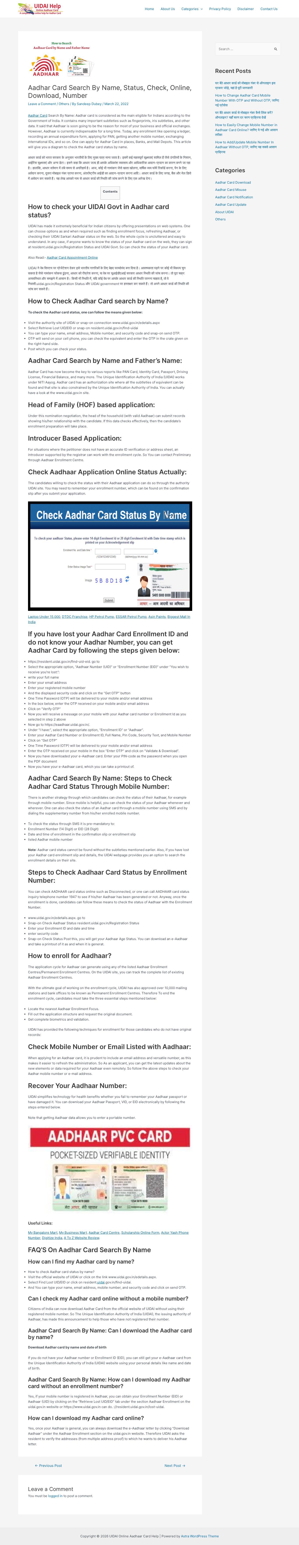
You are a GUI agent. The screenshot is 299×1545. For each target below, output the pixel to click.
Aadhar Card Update (230, 204)
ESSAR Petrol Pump (131, 617)
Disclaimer (245, 9)
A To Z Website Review (81, 1238)
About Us (168, 9)
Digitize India (52, 1238)
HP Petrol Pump (101, 617)
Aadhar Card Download (233, 182)
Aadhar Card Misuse (230, 190)
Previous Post (48, 1466)
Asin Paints (157, 617)
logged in (55, 1496)
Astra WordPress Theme (200, 1536)
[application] (201, 9)
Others (64, 104)
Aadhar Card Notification (234, 197)
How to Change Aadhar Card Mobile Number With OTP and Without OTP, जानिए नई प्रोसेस (247, 100)
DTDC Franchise (75, 617)
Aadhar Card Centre (104, 1232)
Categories (190, 9)
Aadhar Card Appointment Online (72, 257)
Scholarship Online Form (140, 1232)
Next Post (175, 1466)
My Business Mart (73, 1232)
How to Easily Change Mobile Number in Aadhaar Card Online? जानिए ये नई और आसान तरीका (246, 130)
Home (149, 9)
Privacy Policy (220, 9)
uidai (101, 1282)
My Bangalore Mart (42, 1232)
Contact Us (269, 9)
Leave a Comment (42, 104)
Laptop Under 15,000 (44, 617)
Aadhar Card (37, 115)
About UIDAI (224, 212)
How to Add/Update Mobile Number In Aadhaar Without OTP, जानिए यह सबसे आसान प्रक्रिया (246, 147)
